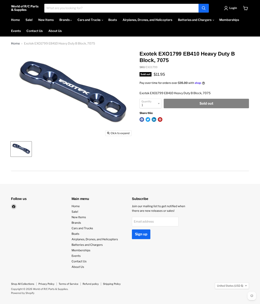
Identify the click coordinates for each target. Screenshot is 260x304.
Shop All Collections (22, 283)
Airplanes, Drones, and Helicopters (147, 20)
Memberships (229, 20)
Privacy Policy (46, 283)
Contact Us (34, 31)
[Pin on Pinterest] (160, 119)
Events (16, 31)
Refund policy (91, 283)
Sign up (141, 234)
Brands (64, 20)
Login (233, 8)
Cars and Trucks (89, 20)
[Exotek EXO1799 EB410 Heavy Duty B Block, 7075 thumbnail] (21, 149)
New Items (46, 20)
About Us (55, 31)
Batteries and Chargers (195, 20)
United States (230, 285)
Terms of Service (68, 283)
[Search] (204, 8)
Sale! (29, 20)
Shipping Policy (112, 283)
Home (15, 20)
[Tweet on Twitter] (148, 119)
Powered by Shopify (22, 292)
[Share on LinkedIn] (154, 119)
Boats (112, 20)
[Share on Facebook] (142, 119)
